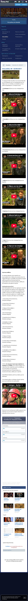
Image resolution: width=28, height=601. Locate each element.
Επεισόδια (5, 36)
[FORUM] (26, 1)
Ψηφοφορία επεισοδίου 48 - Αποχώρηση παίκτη (13, 418)
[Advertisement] (14, 466)
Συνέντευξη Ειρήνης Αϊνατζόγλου (7, 523)
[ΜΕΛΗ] (19, 1)
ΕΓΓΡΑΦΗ (18, 4)
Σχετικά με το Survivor (6, 32)
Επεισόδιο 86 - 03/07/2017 (7, 510)
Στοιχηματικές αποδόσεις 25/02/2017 (7, 534)
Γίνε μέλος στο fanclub (13, 21)
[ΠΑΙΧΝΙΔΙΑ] (15, 1)
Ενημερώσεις (18, 56)
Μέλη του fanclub (7, 58)
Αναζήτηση (18, 58)
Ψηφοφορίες (18, 36)
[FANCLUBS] (22, 1)
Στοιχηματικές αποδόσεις (6, 49)
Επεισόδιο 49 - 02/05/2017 (12, 69)
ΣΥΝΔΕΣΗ (24, 4)
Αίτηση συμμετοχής (20, 49)
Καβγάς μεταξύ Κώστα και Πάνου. (19, 534)
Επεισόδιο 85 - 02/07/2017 (18, 510)
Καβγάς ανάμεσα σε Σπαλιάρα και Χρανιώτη (19, 523)
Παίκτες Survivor (19, 32)
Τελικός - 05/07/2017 (6, 499)
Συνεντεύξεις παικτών (19, 45)
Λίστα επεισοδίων (20, 34)
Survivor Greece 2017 (14, 13)
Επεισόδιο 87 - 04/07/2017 (18, 499)
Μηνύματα (5, 56)
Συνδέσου (8, 546)
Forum (4, 39)
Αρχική (4, 26)
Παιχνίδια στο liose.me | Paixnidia (4, 1)
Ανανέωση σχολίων (7, 550)
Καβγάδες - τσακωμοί (5, 45)
